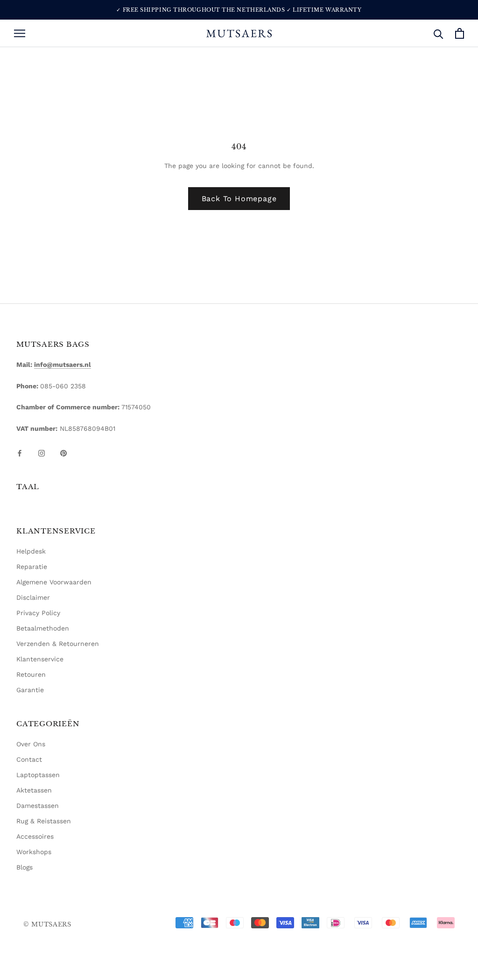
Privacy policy (38, 613)
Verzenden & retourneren (57, 643)
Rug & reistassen (43, 821)
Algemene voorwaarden (53, 582)
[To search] (438, 33)
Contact (29, 759)
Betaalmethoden (42, 628)
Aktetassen (34, 790)
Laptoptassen (38, 775)
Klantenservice (39, 659)
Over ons (30, 744)
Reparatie (31, 566)
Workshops (33, 852)
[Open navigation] (19, 33)
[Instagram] (41, 452)
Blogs (24, 867)
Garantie (30, 690)
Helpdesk (31, 551)
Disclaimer (33, 597)
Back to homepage (239, 198)
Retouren (31, 674)
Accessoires (35, 836)
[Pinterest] (63, 452)
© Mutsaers (47, 924)
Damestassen (37, 805)
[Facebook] (19, 452)
